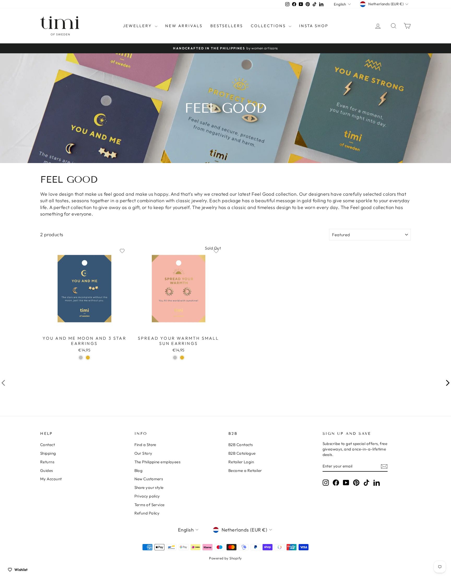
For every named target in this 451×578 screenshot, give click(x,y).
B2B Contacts (240, 444)
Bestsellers (226, 25)
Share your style (149, 487)
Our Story (143, 453)
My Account (51, 478)
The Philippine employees (157, 461)
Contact (47, 444)
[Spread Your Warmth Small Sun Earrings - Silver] (175, 357)
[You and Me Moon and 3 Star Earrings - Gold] (87, 357)
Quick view (84, 327)
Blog (138, 470)
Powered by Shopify (225, 558)
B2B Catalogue (242, 453)
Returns (47, 461)
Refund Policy (147, 513)
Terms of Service (149, 504)
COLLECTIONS (269, 25)
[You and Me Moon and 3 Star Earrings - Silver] (80, 357)
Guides (46, 470)
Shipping (48, 453)
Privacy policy (147, 496)
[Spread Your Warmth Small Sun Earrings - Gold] (182, 357)
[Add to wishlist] (122, 250)
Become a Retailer (245, 470)
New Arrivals (184, 25)
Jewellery (138, 25)
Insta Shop (313, 25)
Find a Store (145, 444)
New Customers (148, 478)
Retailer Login (241, 461)
